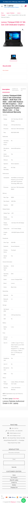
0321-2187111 (14, 428)
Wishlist (14, 485)
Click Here (16, 398)
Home (2, 13)
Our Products (14, 477)
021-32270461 (11, 430)
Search (22, 6)
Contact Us (14, 482)
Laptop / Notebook (10, 13)
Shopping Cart (14, 487)
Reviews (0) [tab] (23, 89)
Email (14, 459)
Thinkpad (3, 15)
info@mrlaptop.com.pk (15, 433)
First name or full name (14, 452)
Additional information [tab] (15, 89)
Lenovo (18, 13)
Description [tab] (6, 89)
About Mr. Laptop (14, 480)
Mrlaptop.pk (13, 502)
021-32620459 (18, 430)
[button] (23, 500)
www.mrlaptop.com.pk (14, 435)
